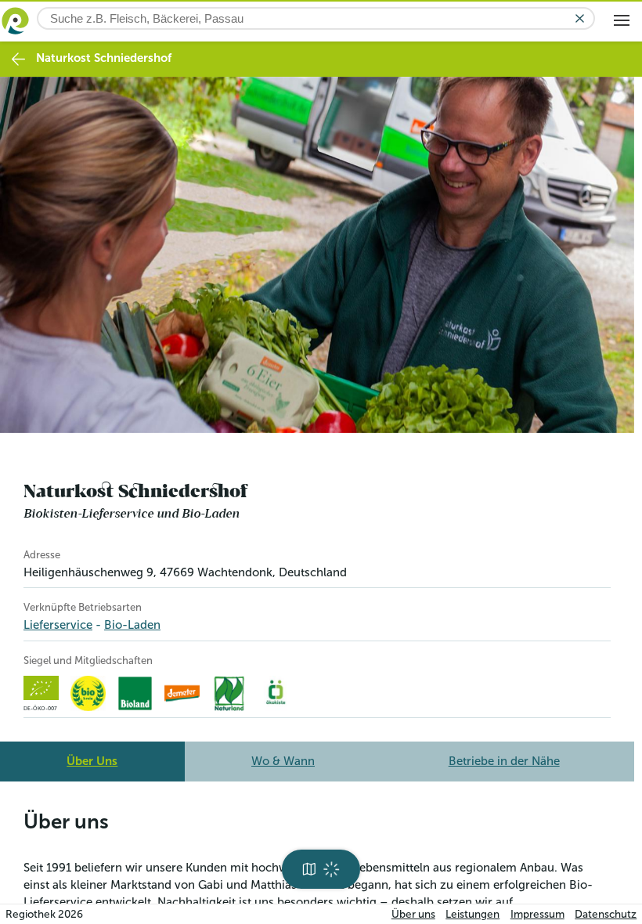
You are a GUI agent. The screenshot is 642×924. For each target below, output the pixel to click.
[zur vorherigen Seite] (18, 59)
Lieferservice (57, 625)
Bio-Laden (132, 625)
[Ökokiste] (276, 693)
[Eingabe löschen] (580, 18)
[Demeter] (182, 693)
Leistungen (472, 914)
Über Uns (92, 761)
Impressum (537, 914)
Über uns (413, 914)
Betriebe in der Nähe (504, 761)
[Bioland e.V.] (135, 693)
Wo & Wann (283, 761)
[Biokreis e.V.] (88, 693)
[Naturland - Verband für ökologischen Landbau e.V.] (229, 693)
